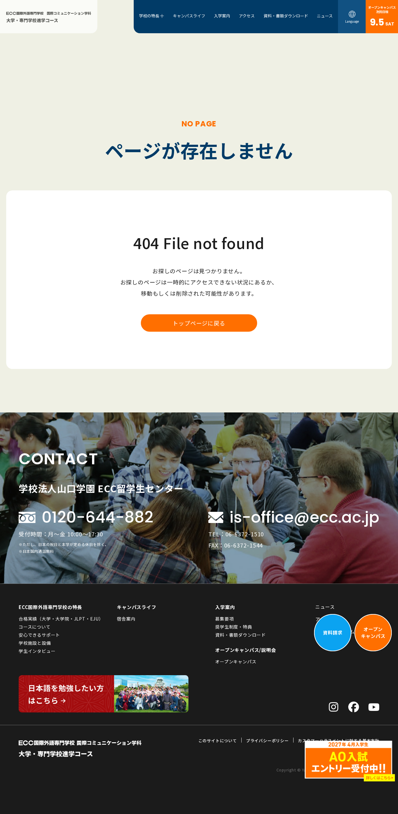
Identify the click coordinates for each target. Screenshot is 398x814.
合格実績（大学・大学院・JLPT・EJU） (61, 619)
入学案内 (222, 16)
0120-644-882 (97, 517)
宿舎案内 (126, 619)
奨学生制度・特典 (233, 627)
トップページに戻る (199, 323)
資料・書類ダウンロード (286, 16)
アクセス (247, 16)
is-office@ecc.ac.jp (304, 517)
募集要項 (224, 619)
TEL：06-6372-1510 (236, 534)
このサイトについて (217, 741)
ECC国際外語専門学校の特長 (50, 607)
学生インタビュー (37, 651)
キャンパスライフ (189, 16)
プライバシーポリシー (267, 741)
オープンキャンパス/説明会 (245, 650)
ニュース (325, 16)
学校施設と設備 (35, 643)
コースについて (35, 627)
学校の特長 (149, 16)
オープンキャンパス (235, 661)
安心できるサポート (39, 635)
